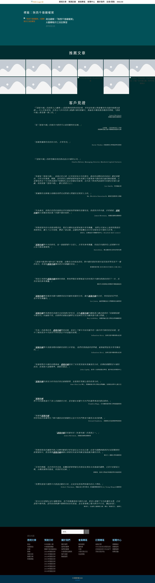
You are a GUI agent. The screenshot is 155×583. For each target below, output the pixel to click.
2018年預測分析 (50, 571)
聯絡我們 (64, 556)
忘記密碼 (81, 554)
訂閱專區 (99, 540)
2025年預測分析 (50, 554)
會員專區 (81, 2)
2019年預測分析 (50, 569)
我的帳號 (81, 544)
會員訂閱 (98, 544)
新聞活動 (115, 552)
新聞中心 (91, 2)
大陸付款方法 (83, 552)
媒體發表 (115, 547)
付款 (79, 549)
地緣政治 (30, 547)
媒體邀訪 (115, 544)
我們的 (63, 549)
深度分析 (30, 554)
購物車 (80, 547)
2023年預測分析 (50, 559)
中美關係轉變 (48, 547)
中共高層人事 (48, 544)
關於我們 (100, 2)
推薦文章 (77, 53)
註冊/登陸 (111, 2)
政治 (28, 544)
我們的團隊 (65, 547)
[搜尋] (86, 532)
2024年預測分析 (50, 556)
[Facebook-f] (102, 532)
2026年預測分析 (50, 552)
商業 (28, 549)
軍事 (28, 552)
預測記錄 (72, 2)
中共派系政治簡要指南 (103, 547)
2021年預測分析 (50, 564)
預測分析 (48, 540)
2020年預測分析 (50, 566)
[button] (77, 518)
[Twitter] (97, 532)
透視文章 (62, 2)
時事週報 (30, 559)
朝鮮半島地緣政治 (50, 549)
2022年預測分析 (50, 561)
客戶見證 (77, 103)
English (120, 2)
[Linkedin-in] (107, 532)
